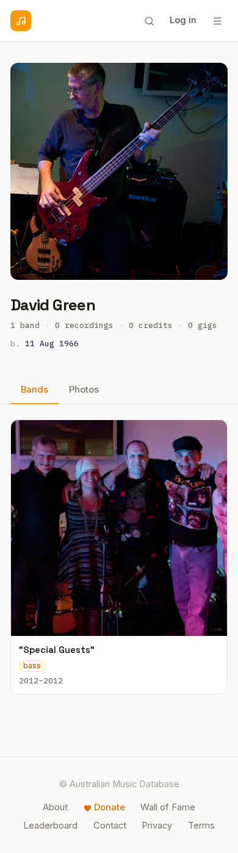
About (55, 807)
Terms (201, 825)
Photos (84, 389)
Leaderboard (50, 825)
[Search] (149, 20)
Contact (109, 825)
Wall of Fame (167, 807)
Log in (183, 20)
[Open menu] (217, 20)
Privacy (157, 825)
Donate (109, 807)
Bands (34, 389)
